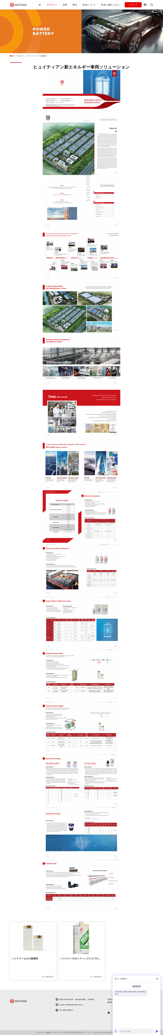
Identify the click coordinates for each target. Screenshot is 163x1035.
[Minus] (157, 978)
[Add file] (115, 1031)
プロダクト (52, 5)
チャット (133, 5)
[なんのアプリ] (110, 1012)
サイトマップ (57, 1032)
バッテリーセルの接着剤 (25, 958)
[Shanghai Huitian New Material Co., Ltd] (18, 5)
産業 (65, 5)
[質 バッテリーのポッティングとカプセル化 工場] (81, 938)
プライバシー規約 (43, 1032)
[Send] (157, 1031)
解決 (75, 5)
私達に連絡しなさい (110, 5)
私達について (89, 5)
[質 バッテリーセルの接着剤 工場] (33, 938)
